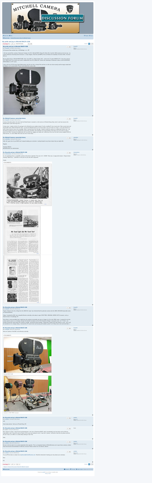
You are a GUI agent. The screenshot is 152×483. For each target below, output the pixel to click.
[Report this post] (67, 47)
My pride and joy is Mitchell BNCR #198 (16, 41)
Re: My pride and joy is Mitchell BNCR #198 (15, 152)
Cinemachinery (76, 152)
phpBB (43, 472)
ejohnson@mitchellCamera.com (28, 454)
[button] (92, 44)
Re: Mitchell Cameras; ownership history (14, 118)
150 (77, 419)
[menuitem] (10, 36)
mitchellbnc (76, 137)
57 (76, 139)
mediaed (75, 417)
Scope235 (75, 46)
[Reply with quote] (70, 47)
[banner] (47, 18)
